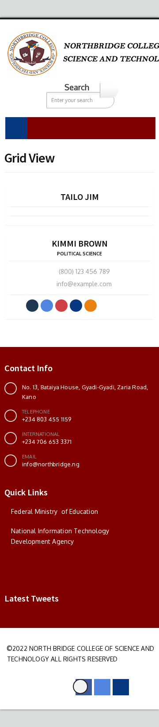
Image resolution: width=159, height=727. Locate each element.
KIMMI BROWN (80, 243)
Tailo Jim (80, 196)
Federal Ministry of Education (55, 511)
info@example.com (84, 284)
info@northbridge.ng (51, 464)
